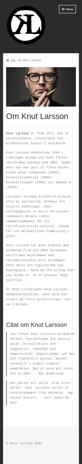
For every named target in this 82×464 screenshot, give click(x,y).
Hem (13, 60)
